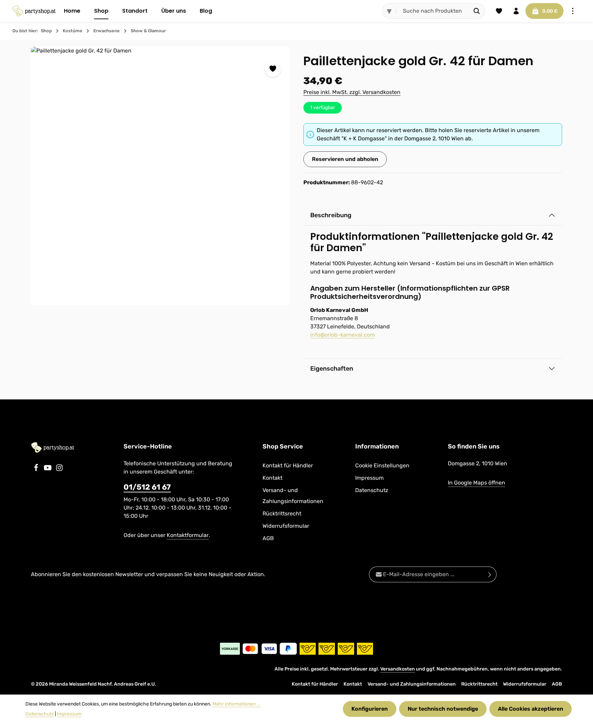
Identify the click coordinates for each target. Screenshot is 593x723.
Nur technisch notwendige (443, 708)
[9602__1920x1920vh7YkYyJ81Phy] (160, 176)
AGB (268, 538)
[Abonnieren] (490, 574)
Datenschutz (371, 490)
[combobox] (432, 11)
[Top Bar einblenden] (573, 11)
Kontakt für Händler (288, 465)
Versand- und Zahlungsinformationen (293, 495)
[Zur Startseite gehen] (34, 10)
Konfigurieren (369, 708)
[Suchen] (477, 11)
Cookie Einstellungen (382, 465)
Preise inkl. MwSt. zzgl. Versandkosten (351, 92)
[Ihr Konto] (516, 11)
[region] (160, 176)
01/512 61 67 (147, 487)
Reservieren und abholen (345, 159)
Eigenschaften (331, 368)
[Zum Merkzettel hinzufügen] (273, 68)
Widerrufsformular (286, 526)
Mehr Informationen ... (236, 704)
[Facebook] (36, 469)
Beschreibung (330, 215)
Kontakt (272, 478)
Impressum (369, 478)
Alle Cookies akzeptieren (530, 708)
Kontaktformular (188, 535)
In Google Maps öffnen (476, 482)
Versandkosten (397, 669)
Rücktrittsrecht (282, 513)
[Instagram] (59, 469)
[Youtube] (48, 469)
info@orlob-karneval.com (342, 334)
